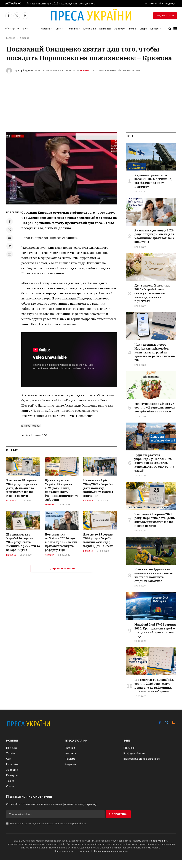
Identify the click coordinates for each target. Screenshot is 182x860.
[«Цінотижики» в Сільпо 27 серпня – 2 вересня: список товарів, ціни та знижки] (151, 385)
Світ (58, 28)
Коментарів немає (106, 70)
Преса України (157, 840)
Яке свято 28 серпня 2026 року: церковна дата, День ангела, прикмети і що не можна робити (21, 487)
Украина (85, 70)
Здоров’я (119, 28)
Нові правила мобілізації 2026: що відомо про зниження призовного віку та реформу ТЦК (61, 542)
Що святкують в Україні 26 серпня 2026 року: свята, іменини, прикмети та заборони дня (23, 542)
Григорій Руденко (24, 70)
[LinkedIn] (9, 237)
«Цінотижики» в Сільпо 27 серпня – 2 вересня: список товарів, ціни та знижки (154, 407)
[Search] (170, 29)
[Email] (9, 254)
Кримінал (105, 28)
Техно (132, 28)
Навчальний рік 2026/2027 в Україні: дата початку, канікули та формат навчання (98, 487)
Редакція (170, 3)
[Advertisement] (91, 100)
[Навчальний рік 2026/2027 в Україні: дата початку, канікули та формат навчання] (100, 466)
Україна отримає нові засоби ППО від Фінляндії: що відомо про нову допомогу (154, 180)
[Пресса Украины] (91, 15)
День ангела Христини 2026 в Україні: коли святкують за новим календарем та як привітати (152, 293)
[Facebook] (9, 221)
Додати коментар (62, 568)
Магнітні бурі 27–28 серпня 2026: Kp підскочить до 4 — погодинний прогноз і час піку (155, 630)
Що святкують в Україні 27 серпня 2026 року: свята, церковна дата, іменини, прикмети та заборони (62, 489)
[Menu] (175, 29)
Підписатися (165, 15)
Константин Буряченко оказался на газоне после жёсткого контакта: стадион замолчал (153, 575)
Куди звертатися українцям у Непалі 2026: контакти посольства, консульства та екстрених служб (154, 462)
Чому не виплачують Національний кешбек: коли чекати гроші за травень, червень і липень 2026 (154, 352)
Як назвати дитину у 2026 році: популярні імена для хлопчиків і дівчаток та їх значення (62, 3)
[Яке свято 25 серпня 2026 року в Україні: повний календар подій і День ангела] (100, 520)
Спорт (143, 28)
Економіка (89, 28)
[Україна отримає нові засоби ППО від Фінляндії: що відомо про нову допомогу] (151, 157)
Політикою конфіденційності (70, 823)
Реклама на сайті (154, 3)
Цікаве (154, 28)
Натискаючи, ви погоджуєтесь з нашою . (48, 823)
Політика (72, 28)
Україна (45, 28)
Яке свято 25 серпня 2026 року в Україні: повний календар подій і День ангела (98, 540)
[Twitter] (9, 229)
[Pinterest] (9, 246)
